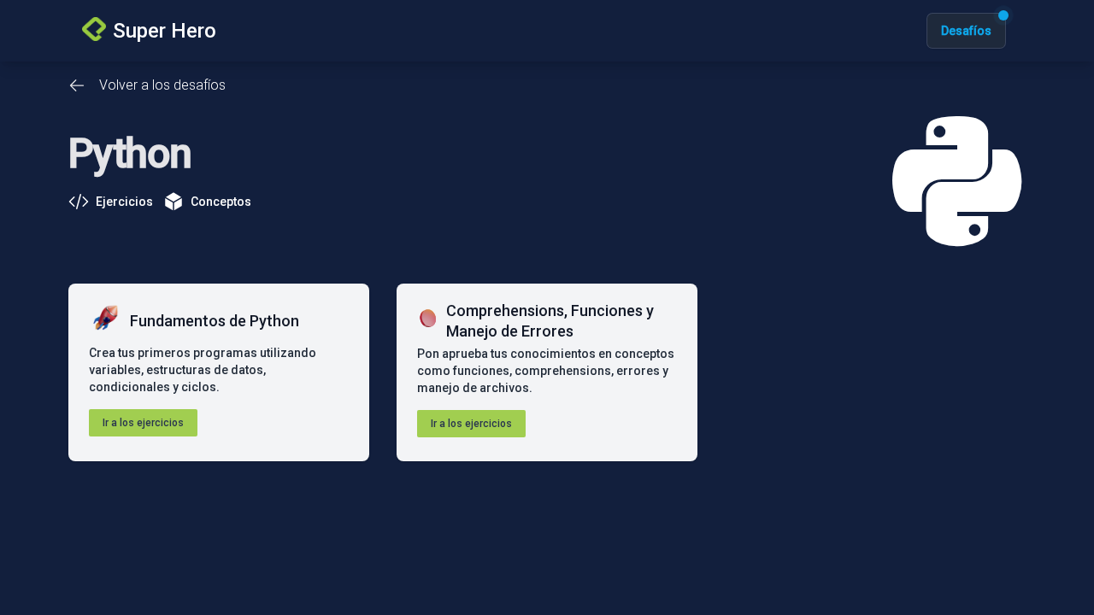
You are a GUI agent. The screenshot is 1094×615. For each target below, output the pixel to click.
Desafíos (966, 31)
